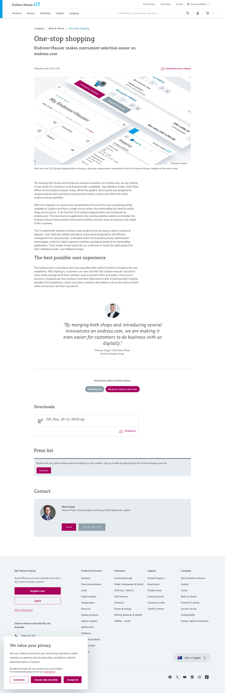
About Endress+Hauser (193, 578)
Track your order (156, 602)
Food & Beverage (123, 578)
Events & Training (190, 602)
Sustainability (188, 614)
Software (86, 633)
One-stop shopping (79, 28)
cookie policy (49, 671)
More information (24, 609)
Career (184, 590)
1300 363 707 (28, 635)
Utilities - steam (122, 620)
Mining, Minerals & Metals (128, 614)
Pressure (85, 608)
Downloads (166, 4)
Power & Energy (122, 608)
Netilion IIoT (87, 627)
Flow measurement (91, 584)
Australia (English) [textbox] (199, 4)
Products (85, 578)
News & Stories (56, 28)
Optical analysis (89, 620)
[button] (38, 591)
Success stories (189, 608)
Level (83, 590)
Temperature (88, 602)
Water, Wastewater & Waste (128, 584)
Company (39, 28)
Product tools (149, 4)
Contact (179, 4)
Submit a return (156, 608)
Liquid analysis (88, 596)
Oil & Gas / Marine (124, 590)
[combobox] (200, 4)
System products (89, 614)
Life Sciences (121, 596)
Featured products (90, 639)
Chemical (119, 602)
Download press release (178, 68)
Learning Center (156, 596)
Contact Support (156, 578)
